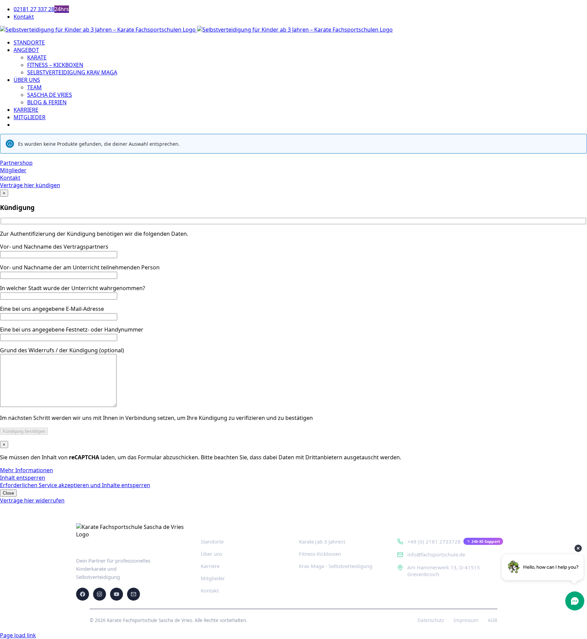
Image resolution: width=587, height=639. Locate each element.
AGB (492, 620)
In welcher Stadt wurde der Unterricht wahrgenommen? (72, 288)
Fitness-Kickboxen (320, 553)
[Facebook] (82, 594)
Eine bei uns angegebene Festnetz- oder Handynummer (71, 329)
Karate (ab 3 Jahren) (322, 541)
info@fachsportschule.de (436, 554)
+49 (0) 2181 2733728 (434, 541)
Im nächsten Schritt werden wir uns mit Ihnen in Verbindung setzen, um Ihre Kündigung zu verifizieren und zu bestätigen (156, 418)
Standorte (212, 541)
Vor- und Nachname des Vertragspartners (54, 246)
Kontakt (210, 590)
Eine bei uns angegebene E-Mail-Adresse (52, 309)
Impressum (465, 620)
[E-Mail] (133, 594)
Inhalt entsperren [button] (22, 477)
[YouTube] (116, 594)
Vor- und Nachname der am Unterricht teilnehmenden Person (80, 267)
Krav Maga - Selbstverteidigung (335, 566)
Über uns (211, 553)
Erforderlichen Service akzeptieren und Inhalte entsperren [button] (75, 485)
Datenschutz (430, 620)
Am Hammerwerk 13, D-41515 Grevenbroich (443, 571)
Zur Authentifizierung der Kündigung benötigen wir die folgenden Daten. (94, 233)
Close (8, 493)
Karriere (210, 566)
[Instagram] (99, 594)
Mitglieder (213, 578)
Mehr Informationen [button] (26, 470)
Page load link (18, 635)
